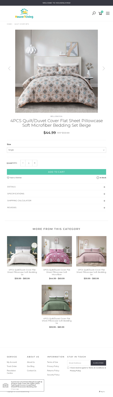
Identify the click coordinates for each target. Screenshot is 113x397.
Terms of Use (52, 362)
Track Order (12, 366)
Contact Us (31, 370)
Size (9, 144)
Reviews (12, 207)
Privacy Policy (53, 366)
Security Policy (53, 375)
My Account (12, 362)
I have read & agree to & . (88, 369)
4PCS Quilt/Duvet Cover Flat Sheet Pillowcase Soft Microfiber (56, 272)
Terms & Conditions (96, 368)
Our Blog (30, 366)
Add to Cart (56, 171)
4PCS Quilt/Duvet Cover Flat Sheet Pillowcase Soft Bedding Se (22, 272)
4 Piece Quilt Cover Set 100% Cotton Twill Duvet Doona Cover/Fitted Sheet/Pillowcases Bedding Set (25, 385)
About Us (31, 362)
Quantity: (12, 163)
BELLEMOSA (57, 116)
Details (11, 187)
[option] (56, 71)
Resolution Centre (11, 371)
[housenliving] (25, 13)
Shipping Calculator (19, 200)
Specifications (15, 193)
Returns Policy (53, 370)
